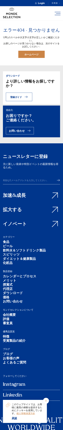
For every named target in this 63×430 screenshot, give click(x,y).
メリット (9, 281)
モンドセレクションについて (18, 309)
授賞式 (8, 285)
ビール (8, 246)
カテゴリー (9, 236)
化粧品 (8, 263)
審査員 (8, 323)
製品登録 (7, 271)
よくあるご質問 (14, 363)
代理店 (8, 289)
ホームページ (31, 54)
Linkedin (12, 395)
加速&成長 (14, 196)
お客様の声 (11, 358)
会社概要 (9, 315)
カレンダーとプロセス (19, 276)
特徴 (6, 337)
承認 (14, 418)
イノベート (15, 224)
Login (41, 3)
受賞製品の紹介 (14, 341)
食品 (6, 242)
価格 (6, 297)
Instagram (14, 385)
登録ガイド (16, 96)
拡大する (12, 210)
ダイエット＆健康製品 (19, 259)
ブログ (6, 349)
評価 (6, 319)
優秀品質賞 (9, 331)
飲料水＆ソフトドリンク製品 (24, 251)
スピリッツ (11, 255)
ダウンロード (13, 293)
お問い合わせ (17, 130)
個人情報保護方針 (25, 413)
